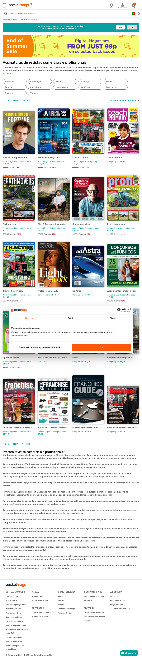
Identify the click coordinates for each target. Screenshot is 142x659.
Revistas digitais (65, 613)
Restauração (61, 87)
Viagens (34, 93)
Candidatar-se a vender (94, 617)
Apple (60, 596)
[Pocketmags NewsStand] (18, 5)
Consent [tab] (29, 318)
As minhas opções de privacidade (15, 647)
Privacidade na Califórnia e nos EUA (17, 631)
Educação (85, 81)
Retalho (8, 87)
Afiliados (88, 600)
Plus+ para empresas (15, 621)
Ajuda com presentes (41, 617)
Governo (9, 93)
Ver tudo (26, 100)
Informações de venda (94, 612)
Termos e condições (14, 637)
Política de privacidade (16, 625)
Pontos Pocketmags (66, 609)
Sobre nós (114, 596)
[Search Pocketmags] (5, 14)
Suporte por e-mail (40, 600)
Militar (58, 81)
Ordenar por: (123, 100)
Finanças (9, 81)
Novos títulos (11, 600)
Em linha (62, 605)
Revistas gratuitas (13, 609)
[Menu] (4, 5)
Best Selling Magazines (16, 605)
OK (101, 347)
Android (61, 600)
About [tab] (113, 318)
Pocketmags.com (117, 600)
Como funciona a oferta (42, 612)
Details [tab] (71, 318)
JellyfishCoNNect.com (120, 609)
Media (109, 81)
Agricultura (35, 87)
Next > (16, 100)
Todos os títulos (12, 596)
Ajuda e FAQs (37, 596)
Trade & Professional (29, 20)
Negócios (85, 87)
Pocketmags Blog (13, 613)
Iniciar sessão (90, 621)
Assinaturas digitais (11, 20)
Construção (35, 81)
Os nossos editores (14, 617)
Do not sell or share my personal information (40, 347)
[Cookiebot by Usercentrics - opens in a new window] (119, 310)
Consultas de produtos (94, 596)
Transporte (111, 87)
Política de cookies (14, 641)
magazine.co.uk (117, 605)
